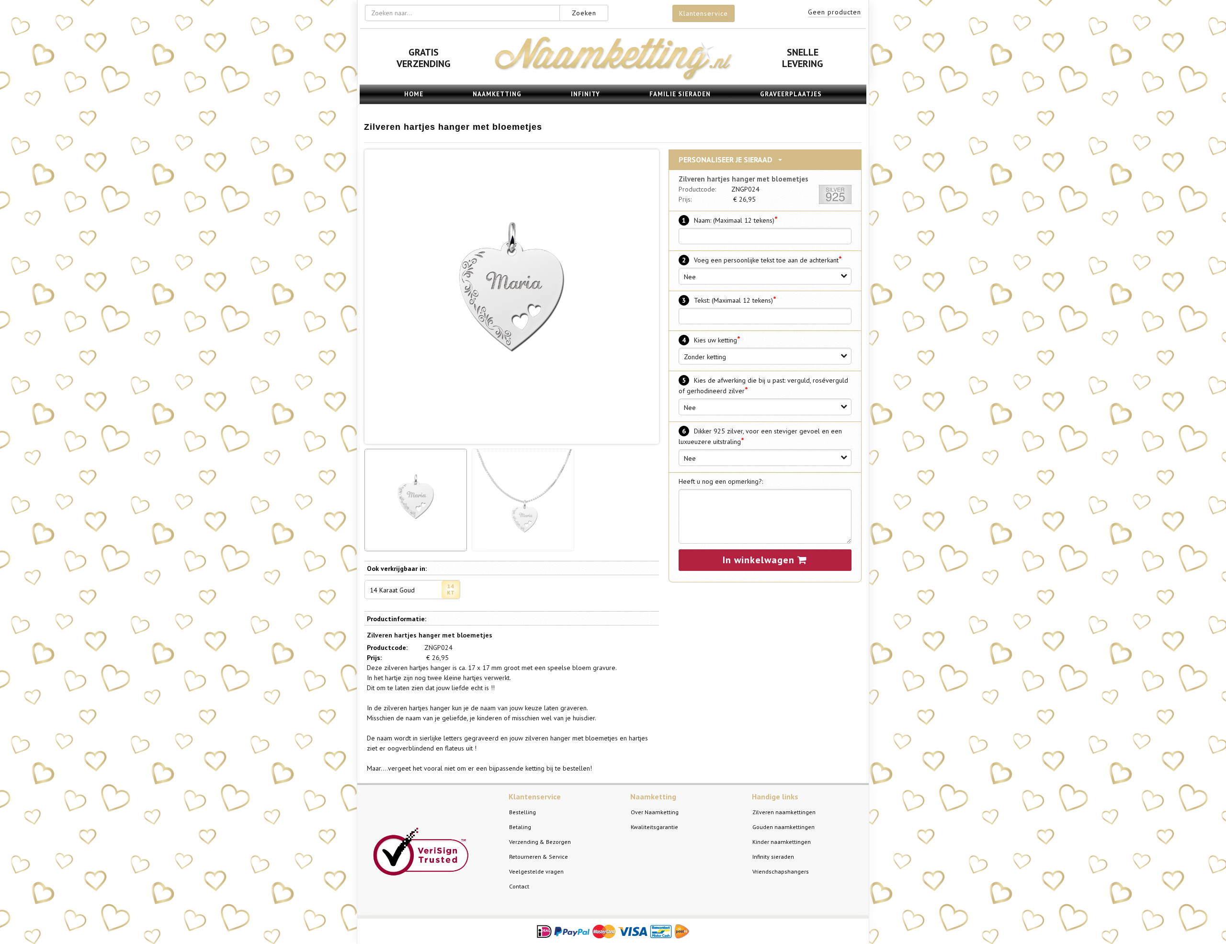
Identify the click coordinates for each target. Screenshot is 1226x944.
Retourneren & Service (538, 856)
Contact (519, 886)
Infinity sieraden (773, 856)
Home (413, 94)
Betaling (520, 826)
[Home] (613, 79)
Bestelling (522, 812)
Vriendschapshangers (780, 871)
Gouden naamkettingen (783, 826)
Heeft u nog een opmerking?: (721, 481)
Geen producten (834, 12)
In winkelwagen (760, 560)
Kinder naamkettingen (781, 841)
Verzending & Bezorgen (540, 841)
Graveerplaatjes (791, 94)
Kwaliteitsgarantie (654, 826)
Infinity (585, 94)
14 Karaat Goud (392, 590)
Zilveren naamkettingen (784, 812)
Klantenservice (703, 13)
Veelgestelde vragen (536, 871)
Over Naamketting (655, 812)
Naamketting (497, 94)
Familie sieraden (680, 94)
